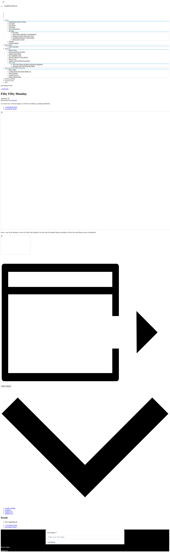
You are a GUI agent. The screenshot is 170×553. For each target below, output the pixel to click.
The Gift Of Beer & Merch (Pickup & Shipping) (28, 64)
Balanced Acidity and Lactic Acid (23, 36)
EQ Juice (15, 32)
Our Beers (12, 27)
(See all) (14, 100)
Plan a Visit (12, 70)
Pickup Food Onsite (15, 54)
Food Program (13, 73)
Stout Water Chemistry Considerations (24, 34)
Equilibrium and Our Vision (17, 22)
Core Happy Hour (11, 107)
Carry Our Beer (13, 47)
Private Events (9, 80)
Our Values (12, 25)
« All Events (4, 89)
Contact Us (4, 550)
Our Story (12, 23)
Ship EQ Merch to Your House (18, 57)
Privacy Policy (5, 547)
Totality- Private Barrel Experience (19, 61)
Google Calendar (10, 508)
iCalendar (8, 510)
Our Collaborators (14, 29)
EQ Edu (11, 31)
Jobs (6, 82)
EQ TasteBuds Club (15, 55)
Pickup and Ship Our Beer (17, 52)
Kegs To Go (12, 59)
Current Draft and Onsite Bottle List (20, 71)
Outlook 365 (9, 512)
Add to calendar (6, 386)
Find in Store (13, 50)
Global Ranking (14, 43)
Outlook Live (9, 513)
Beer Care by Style (18, 39)
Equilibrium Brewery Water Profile (23, 38)
